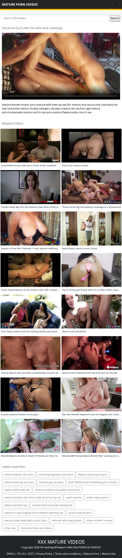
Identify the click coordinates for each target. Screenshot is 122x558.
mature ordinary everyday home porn (57, 490)
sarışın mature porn (80, 513)
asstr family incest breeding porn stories (92, 482)
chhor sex (10, 528)
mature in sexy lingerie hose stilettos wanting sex (33, 513)
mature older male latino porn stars (25, 520)
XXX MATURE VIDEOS (61, 542)
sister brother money (99, 520)
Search (115, 18)
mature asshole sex (15, 505)
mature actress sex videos (36, 528)
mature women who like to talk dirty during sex (32, 497)
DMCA (10, 553)
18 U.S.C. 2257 (25, 553)
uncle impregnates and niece (55, 474)
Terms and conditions (68, 553)
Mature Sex (108, 553)
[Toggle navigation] (115, 4)
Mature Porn (91, 553)
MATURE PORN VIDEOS (20, 4)
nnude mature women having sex (52, 505)
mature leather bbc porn (19, 474)
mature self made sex (17, 490)
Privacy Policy (44, 553)
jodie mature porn (98, 497)
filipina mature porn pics (93, 474)
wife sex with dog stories (67, 520)
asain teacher (74, 497)
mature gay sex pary (51, 482)
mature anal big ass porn (19, 482)
